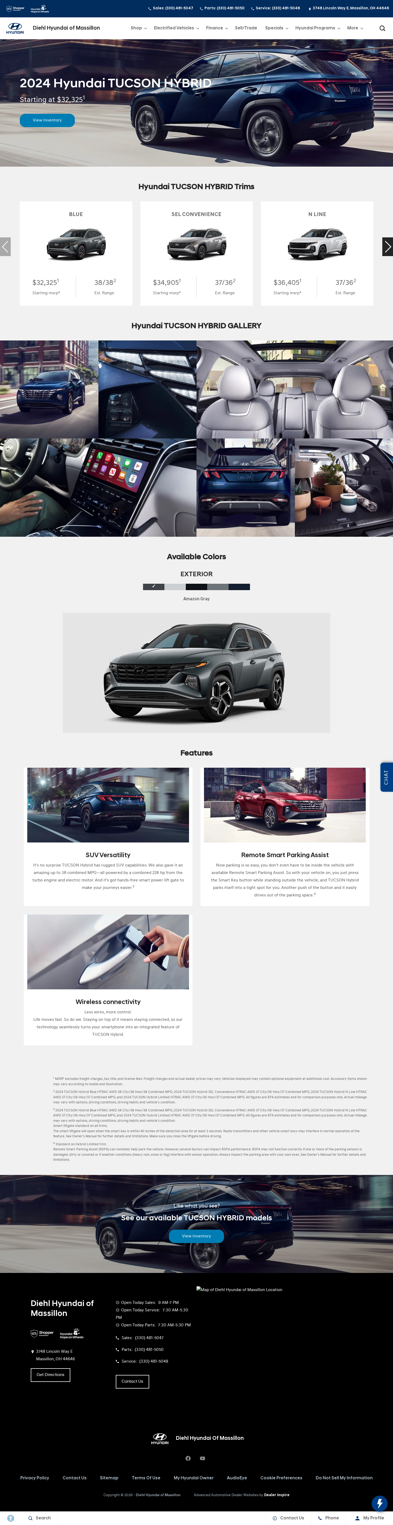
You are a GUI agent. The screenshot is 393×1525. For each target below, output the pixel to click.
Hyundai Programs (315, 29)
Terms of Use (146, 1478)
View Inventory (47, 120)
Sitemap (109, 1478)
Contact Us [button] (132, 1381)
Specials (274, 28)
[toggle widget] (380, 1504)
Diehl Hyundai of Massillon (158, 1495)
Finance (214, 28)
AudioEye (237, 1478)
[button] (382, 28)
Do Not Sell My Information (344, 1478)
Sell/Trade (246, 28)
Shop (136, 29)
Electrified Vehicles (174, 29)
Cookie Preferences (281, 1478)
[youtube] (202, 1458)
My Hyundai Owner (194, 1478)
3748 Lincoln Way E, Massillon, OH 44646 (351, 8)
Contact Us (75, 1478)
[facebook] (188, 1458)
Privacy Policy (34, 1478)
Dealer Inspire (277, 1495)
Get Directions (50, 1375)
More (353, 29)
